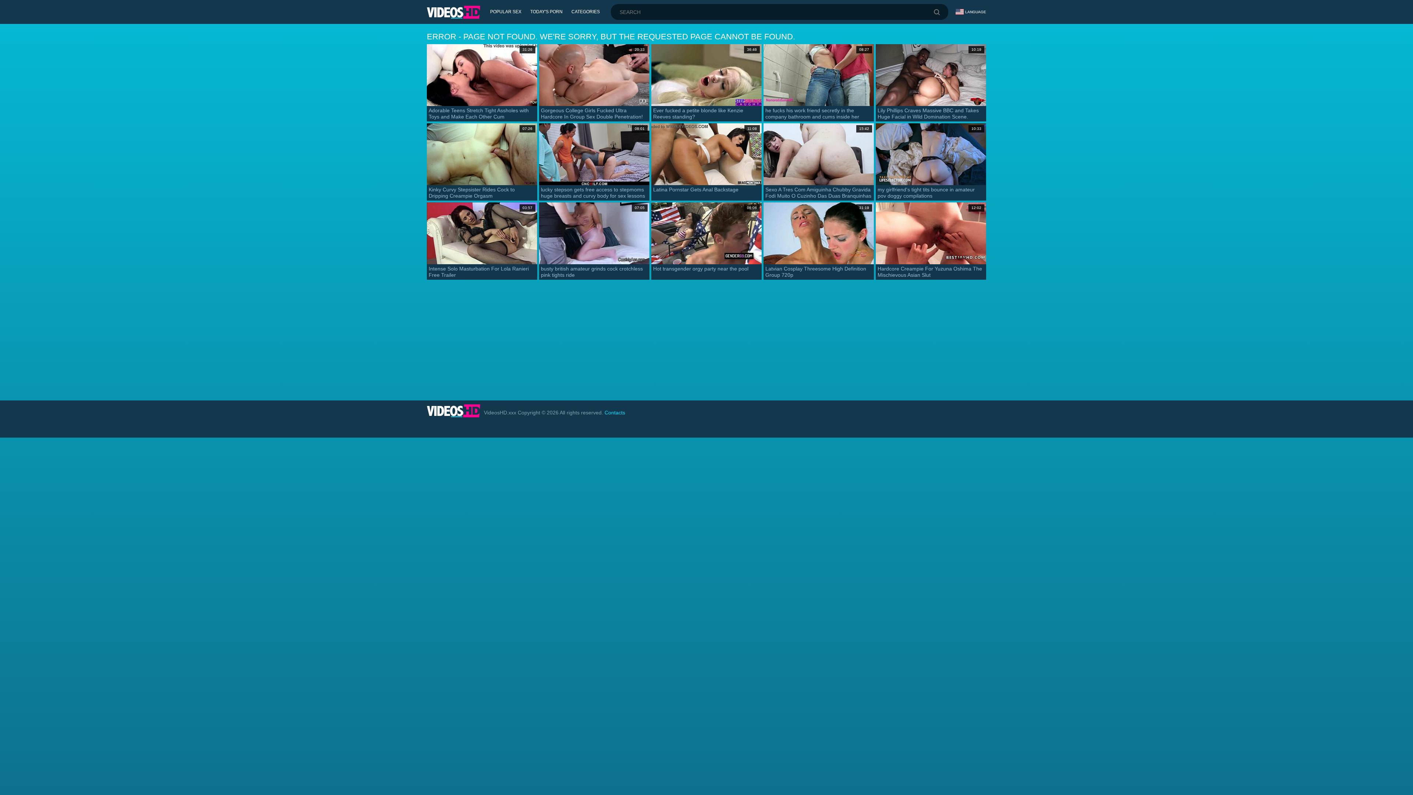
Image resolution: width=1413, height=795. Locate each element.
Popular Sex (505, 11)
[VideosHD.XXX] (453, 12)
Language (975, 12)
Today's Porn (546, 11)
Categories (585, 11)
